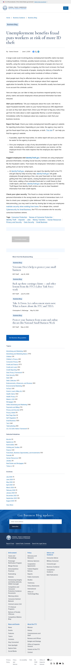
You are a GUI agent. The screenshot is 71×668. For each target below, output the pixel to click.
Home (8, 18)
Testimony (31, 583)
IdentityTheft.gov (32, 158)
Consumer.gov (51, 564)
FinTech (8, 388)
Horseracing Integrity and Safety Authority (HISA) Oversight (15, 582)
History (30, 630)
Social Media (12, 651)
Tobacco (9, 466)
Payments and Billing (12, 407)
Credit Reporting (11, 370)
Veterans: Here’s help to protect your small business (34, 268)
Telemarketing (10, 426)
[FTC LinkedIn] (57, 664)
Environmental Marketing (14, 386)
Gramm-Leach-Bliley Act (14, 391)
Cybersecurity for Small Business (18, 209)
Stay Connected (13, 642)
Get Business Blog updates (17, 338)
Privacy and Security (14, 222)
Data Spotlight (12, 645)
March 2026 (10, 487)
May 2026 (9, 482)
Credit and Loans (11, 367)
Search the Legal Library (39, 543)
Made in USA (10, 399)
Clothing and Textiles (13, 447)
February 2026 (10, 490)
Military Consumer (53, 561)
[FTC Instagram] (51, 664)
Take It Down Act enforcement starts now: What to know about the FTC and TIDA (34, 305)
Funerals (9, 455)
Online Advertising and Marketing (16, 404)
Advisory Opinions (33, 561)
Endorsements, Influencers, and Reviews (19, 383)
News (10, 627)
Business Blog (32, 18)
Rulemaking (12, 574)
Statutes (11, 577)
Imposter (21, 220)
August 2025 (10, 501)
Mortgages (9, 402)
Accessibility (23, 660)
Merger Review (13, 566)
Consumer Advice (52, 558)
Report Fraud (10, 543)
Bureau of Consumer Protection (41, 217)
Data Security (29, 222)
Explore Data (12, 648)
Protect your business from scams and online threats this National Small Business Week (35, 321)
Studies (30, 580)
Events (10, 630)
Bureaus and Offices (34, 638)
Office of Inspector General (42, 662)
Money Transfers (39, 220)
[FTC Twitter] (54, 663)
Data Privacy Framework (14, 372)
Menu (65, 8)
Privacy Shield (10, 412)
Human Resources (54, 220)
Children (8, 356)
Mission (30, 627)
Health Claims (10, 394)
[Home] (15, 10)
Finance (8, 450)
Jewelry (8, 461)
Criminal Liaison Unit (15, 604)
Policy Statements (33, 586)
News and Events (14, 624)
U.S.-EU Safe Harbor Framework (16, 428)
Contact (30, 652)
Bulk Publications (52, 575)
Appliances (9, 442)
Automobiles (10, 444)
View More (9, 505)
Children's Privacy (12, 359)
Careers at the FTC (34, 649)
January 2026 (10, 493)
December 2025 (11, 495)
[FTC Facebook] (48, 660)
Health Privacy (10, 396)
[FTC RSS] (63, 664)
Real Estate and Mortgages (15, 463)
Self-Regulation (11, 418)
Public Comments (33, 577)
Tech (8, 423)
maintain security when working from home (22, 206)
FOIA (30, 660)
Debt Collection (11, 380)
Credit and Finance (12, 364)
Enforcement (12, 552)
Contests (11, 639)
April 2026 (9, 485)
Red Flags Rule (11, 415)
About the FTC (32, 624)
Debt (7, 378)
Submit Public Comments (23, 543)
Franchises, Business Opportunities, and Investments (23, 453)
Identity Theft (11, 220)
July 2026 (9, 477)
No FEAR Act (35, 662)
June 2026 (9, 479)
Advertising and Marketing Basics (16, 354)
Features (11, 633)
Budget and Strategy (34, 641)
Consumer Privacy (12, 362)
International (32, 588)
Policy (29, 552)
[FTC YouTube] (60, 664)
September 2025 (11, 498)
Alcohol (8, 439)
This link (49, 130)
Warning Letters (13, 596)
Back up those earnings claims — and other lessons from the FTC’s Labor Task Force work (34, 286)
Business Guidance (19, 18)
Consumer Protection (19, 217)
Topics (10, 636)
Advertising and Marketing (14, 351)
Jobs (29, 220)
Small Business (41, 222)
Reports (30, 574)
